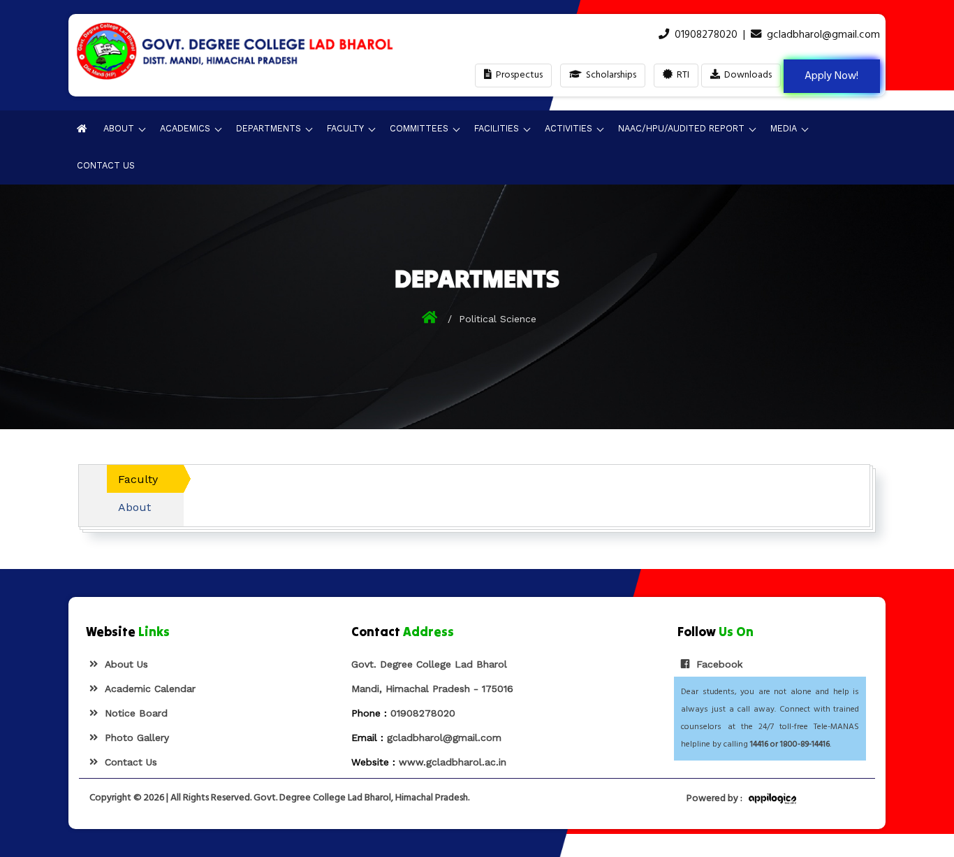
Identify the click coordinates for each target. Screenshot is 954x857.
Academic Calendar (147, 688)
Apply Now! (831, 76)
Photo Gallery (133, 737)
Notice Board (133, 713)
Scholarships (609, 75)
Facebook (715, 664)
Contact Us (106, 165)
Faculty (138, 479)
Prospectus (517, 75)
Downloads (746, 75)
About (134, 507)
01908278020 (706, 35)
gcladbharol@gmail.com (823, 35)
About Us (123, 664)
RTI (681, 75)
